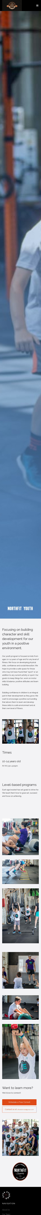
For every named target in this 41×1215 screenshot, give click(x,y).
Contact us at (19, 1109)
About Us (6, 1210)
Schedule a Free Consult (19, 1102)
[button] (37, 5)
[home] (12, 5)
